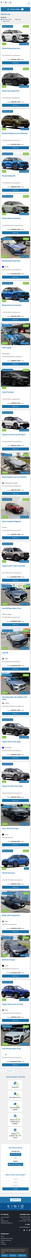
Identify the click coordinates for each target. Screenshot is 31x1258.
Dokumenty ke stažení (7, 1238)
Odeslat (15, 1189)
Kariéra (3, 1242)
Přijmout (4, 1255)
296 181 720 (16, 1200)
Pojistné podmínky (6, 1240)
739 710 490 (16, 1154)
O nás (2, 1236)
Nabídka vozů (4, 1221)
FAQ (2, 1219)
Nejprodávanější (7, 19)
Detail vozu (16, 62)
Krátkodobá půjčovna (7, 1223)
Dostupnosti (6, 21)
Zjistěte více (22, 1255)
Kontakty (3, 1244)
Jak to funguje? (5, 1217)
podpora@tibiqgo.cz (16, 1164)
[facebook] (24, 1230)
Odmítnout (13, 1255)
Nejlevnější (18, 19)
